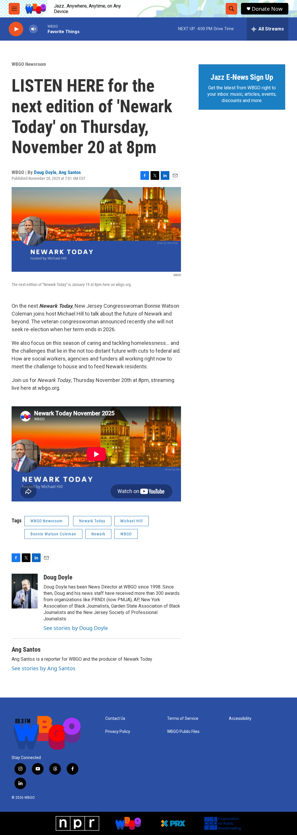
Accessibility (240, 718)
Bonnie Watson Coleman (53, 534)
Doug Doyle (45, 172)
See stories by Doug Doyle (76, 627)
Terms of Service (182, 718)
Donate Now (267, 9)
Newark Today (92, 521)
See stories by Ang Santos (43, 668)
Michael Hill (131, 521)
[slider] (43, 29)
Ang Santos (70, 172)
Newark (98, 534)
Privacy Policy (117, 731)
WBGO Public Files (183, 731)
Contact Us (115, 718)
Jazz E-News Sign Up (242, 77)
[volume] (33, 29)
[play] (16, 29)
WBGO (126, 534)
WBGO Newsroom (29, 64)
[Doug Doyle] (25, 591)
